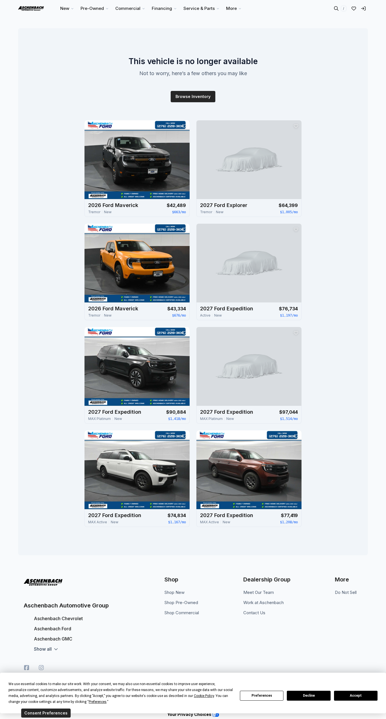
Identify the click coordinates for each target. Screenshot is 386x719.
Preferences (261, 696)
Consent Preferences (46, 713)
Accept (356, 696)
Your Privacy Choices (189, 714)
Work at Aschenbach (263, 602)
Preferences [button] (98, 702)
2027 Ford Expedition (226, 308)
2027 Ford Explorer (223, 205)
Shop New (174, 592)
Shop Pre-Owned (181, 602)
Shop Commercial (181, 612)
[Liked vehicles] (353, 8)
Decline (309, 696)
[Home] (31, 8)
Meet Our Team (258, 592)
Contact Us (254, 612)
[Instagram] (41, 667)
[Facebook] (26, 667)
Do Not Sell (346, 592)
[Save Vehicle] (184, 126)
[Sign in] (363, 8)
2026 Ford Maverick (113, 205)
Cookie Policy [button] (204, 696)
